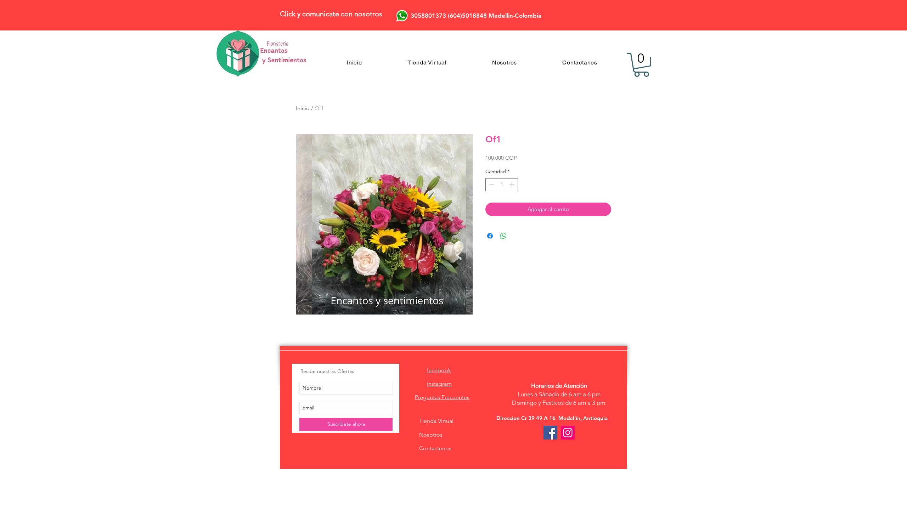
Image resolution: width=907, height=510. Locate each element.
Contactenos (435, 448)
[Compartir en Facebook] (490, 236)
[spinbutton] (501, 184)
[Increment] (512, 184)
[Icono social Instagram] (568, 433)
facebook (439, 370)
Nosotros (431, 434)
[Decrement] (490, 184)
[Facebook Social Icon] (550, 433)
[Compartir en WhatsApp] (503, 236)
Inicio (303, 108)
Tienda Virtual (436, 421)
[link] (641, 65)
